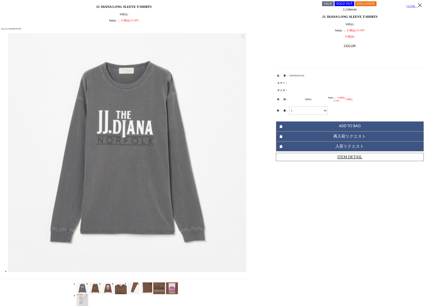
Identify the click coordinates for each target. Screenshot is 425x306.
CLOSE (412, 6)
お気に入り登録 (243, 36)
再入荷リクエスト (349, 136)
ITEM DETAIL (349, 157)
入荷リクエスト (349, 146)
